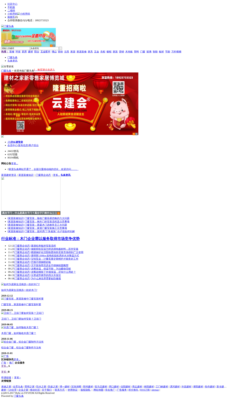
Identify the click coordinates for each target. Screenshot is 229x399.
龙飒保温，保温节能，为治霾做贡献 (51, 268)
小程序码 (12, 13)
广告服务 (122, 390)
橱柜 (109, 51)
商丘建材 (137, 386)
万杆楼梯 (176, 51)
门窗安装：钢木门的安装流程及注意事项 (47, 221)
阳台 (36, 51)
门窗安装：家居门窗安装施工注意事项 (46, 228)
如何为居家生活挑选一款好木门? (19, 290)
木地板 (129, 51)
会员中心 (12, 145)
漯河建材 (175, 386)
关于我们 (47, 390)
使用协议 (73, 390)
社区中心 (12, 4)
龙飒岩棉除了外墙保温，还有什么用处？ (53, 272)
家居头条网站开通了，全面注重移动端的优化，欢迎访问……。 (44, 169)
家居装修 (82, 51)
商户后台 (34, 145)
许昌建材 (186, 386)
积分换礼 (133, 390)
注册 (9, 142)
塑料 (136, 51)
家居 (72, 51)
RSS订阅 (145, 390)
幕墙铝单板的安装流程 (43, 245)
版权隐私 (86, 390)
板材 (161, 51)
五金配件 (45, 51)
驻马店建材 (101, 386)
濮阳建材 (198, 386)
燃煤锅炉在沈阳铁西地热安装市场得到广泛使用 (57, 252)
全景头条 (18, 386)
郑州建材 (88, 386)
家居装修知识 (26, 175)
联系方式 (60, 390)
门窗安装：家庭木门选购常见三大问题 (46, 224)
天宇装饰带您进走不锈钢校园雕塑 (49, 265)
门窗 (142, 51)
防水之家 (41, 386)
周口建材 (114, 386)
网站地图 (98, 390)
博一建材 (65, 386)
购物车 (11, 17)
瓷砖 (60, 51)
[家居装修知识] (15, 218)
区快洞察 (76, 386)
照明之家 (30, 386)
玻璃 (148, 51)
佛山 (54, 51)
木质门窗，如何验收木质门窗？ (18, 333)
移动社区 (35, 390)
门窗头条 (6, 70)
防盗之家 (53, 386)
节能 (167, 51)
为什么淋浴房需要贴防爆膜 (46, 278)
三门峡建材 (162, 386)
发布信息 (23, 145)
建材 (30, 51)
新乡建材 (222, 386)
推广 (11, 362)
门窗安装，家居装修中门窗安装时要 (21, 304)
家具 (90, 51)
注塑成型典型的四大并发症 (46, 275)
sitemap (155, 390)
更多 (4, 371)
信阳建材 (126, 386)
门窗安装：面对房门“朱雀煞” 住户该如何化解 (50, 231)
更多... (56, 175)
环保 (18, 51)
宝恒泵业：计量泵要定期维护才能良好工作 (54, 259)
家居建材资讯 (8, 175)
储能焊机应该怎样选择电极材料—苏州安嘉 (54, 249)
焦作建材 (210, 386)
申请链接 (6, 377)
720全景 (12, 390)
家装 (115, 51)
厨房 (24, 51)
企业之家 (23, 390)
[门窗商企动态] (22, 245)
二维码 (11, 10)
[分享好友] (7, 66)
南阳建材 (149, 386)
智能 (155, 51)
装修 (11, 51)
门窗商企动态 (43, 175)
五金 (96, 51)
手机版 (11, 7)
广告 (3, 362)
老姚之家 (6, 386)
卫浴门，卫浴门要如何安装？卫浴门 (21, 318)
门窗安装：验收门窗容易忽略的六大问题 (47, 218)
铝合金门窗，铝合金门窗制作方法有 (21, 347)
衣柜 (102, 51)
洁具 (66, 51)
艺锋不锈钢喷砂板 (41, 262)
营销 (121, 51)
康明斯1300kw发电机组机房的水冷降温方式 (55, 255)
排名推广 (110, 390)
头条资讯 (66, 175)
